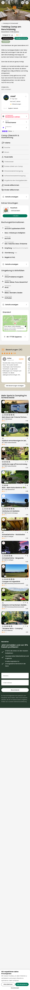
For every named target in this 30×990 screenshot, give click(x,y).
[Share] (22, 2)
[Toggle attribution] (25, 326)
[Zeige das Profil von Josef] (26, 96)
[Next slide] (26, 406)
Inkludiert (15, 216)
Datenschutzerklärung (20, 701)
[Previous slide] (3, 406)
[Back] (3, 2)
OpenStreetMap (12, 329)
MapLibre (6, 328)
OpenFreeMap (12, 328)
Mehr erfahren (14, 980)
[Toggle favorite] (3, 402)
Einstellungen (15, 988)
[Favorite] (27, 2)
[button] (15, 323)
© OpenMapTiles (20, 328)
